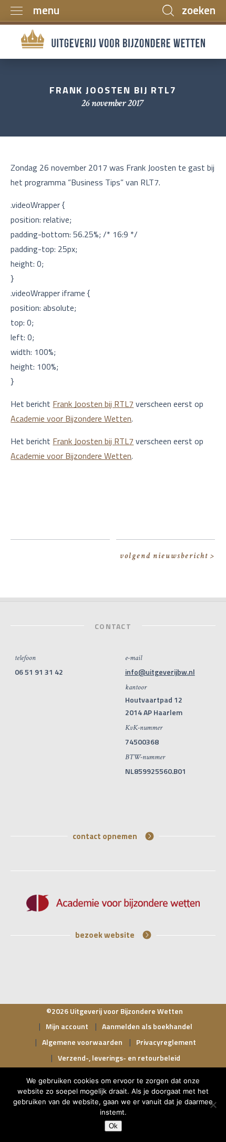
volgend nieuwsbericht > (167, 555)
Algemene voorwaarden (82, 1041)
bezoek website (105, 935)
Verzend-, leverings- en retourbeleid (119, 1057)
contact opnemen (105, 836)
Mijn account (67, 1026)
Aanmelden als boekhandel (147, 1026)
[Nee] (213, 1104)
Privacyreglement (166, 1041)
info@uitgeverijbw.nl (160, 671)
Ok (113, 1126)
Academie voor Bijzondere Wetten (71, 418)
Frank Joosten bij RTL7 (93, 403)
